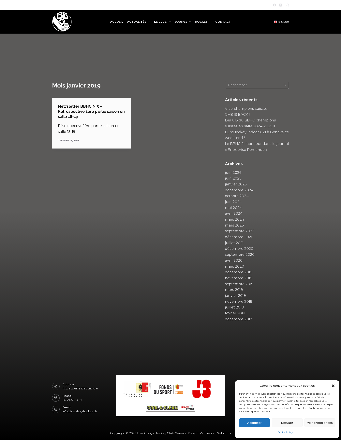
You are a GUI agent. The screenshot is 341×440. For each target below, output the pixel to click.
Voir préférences (320, 423)
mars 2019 (234, 290)
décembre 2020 (239, 248)
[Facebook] (274, 5)
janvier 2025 (236, 184)
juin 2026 (233, 172)
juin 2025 (233, 178)
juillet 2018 (234, 307)
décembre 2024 (239, 190)
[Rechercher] (287, 5)
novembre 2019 (238, 278)
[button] (333, 386)
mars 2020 (234, 266)
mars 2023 (234, 225)
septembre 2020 (240, 254)
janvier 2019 (235, 295)
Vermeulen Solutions (215, 433)
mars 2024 (234, 219)
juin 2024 (233, 202)
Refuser (287, 423)
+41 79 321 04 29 (72, 399)
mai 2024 (233, 208)
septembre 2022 (239, 231)
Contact (223, 22)
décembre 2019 (238, 272)
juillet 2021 (234, 243)
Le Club (160, 22)
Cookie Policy (285, 432)
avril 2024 (234, 213)
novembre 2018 (238, 301)
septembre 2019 (239, 284)
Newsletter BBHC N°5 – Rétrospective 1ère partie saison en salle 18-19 (91, 111)
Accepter (254, 423)
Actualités (136, 22)
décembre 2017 (238, 319)
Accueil (116, 22)
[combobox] (253, 85)
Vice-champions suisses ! (247, 108)
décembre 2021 (238, 237)
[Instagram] (280, 5)
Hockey (201, 22)
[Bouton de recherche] (285, 85)
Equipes (180, 22)
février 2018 (235, 313)
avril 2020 (234, 260)
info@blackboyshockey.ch (80, 411)
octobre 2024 (237, 196)
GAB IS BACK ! (237, 114)
